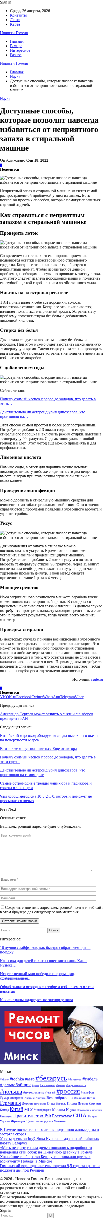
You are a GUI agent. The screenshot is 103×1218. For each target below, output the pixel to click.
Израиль (61, 1103)
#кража (60, 1085)
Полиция (6, 1116)
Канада (4, 1110)
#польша (11, 1091)
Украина (5, 1121)
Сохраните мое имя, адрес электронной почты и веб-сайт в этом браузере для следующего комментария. (51, 909)
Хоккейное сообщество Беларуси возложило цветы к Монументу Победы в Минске (45, 1159)
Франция (18, 1121)
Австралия (17, 1098)
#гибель (90, 1078)
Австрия (29, 1098)
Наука (5, 98)
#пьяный (50, 1092)
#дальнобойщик (15, 1084)
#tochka (17, 1078)
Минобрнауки (42, 1110)
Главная (17, 41)
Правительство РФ (32, 1115)
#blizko (4, 1079)
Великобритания (59, 1097)
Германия (10, 1103)
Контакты (18, 15)
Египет (51, 1103)
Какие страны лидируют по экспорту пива (36, 1000)
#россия (68, 1091)
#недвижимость (76, 1085)
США (80, 1115)
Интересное (20, 50)
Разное (16, 55)
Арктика (41, 1098)
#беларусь (51, 1078)
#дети (35, 1085)
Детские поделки (34, 1103)
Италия (83, 1103)
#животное (47, 1085)
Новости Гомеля (14, 33)
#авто (29, 1079)
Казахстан (95, 1103)
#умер (4, 1098)
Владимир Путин (84, 1098)
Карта (15, 24)
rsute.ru (97, 679)
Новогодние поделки (89, 1110)
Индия (72, 1103)
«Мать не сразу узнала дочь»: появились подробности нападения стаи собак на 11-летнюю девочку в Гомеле (46, 1149)
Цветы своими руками (39, 1121)
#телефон (87, 1092)
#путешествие (33, 1092)
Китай (16, 1109)
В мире (16, 46)
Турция (92, 1116)
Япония (60, 1121)
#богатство (75, 1079)
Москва (58, 1109)
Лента (15, 20)
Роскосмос (62, 1115)
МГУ (28, 1109)
